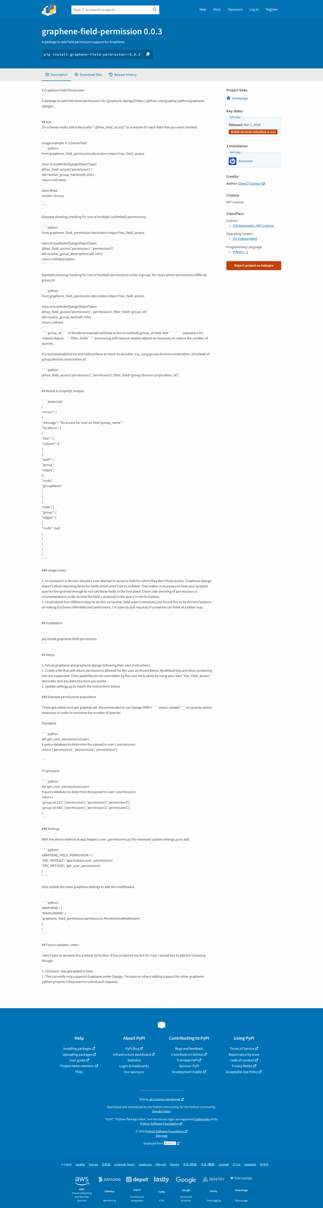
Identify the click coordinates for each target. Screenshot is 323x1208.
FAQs (79, 1072)
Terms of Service (242, 1048)
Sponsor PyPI (189, 1066)
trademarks (202, 1119)
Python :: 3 (240, 251)
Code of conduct (242, 1060)
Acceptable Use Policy (242, 1072)
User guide (77, 1060)
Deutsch (174, 1164)
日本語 (106, 1164)
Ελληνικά (161, 1164)
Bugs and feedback (189, 1048)
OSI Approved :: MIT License (253, 225)
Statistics (134, 1060)
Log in (254, 9)
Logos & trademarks (134, 1066)
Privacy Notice (242, 1066)
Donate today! (161, 1111)
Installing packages (77, 1048)
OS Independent (245, 238)
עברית (236, 1164)
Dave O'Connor (249, 183)
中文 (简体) (190, 1164)
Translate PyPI (187, 1060)
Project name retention (77, 1066)
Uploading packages (77, 1054)
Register (272, 9)
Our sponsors (134, 1072)
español (80, 1164)
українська (145, 1164)
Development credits (187, 1072)
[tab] (56, 75)
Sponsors (235, 9)
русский (224, 1164)
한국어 (264, 1164)
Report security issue (244, 1054)
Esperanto (250, 1164)
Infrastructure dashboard (132, 1054)
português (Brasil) (124, 1164)
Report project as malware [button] (254, 265)
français (93, 1164)
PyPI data (235, 117)
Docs (217, 9)
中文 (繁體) (208, 1164)
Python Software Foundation (159, 1123)
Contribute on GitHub (187, 1054)
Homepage (240, 98)
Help (203, 9)
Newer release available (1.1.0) (253, 132)
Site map (161, 1135)
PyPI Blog (132, 1048)
